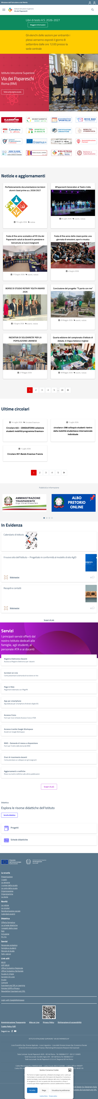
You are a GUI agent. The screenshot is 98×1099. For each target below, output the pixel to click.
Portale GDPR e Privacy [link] (10, 988)
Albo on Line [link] (34, 1022)
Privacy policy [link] (53, 1096)
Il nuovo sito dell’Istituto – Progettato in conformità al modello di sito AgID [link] (40, 557)
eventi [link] (77, 219)
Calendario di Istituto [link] (14, 534)
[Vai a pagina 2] (46, 518)
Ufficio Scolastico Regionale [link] (12, 968)
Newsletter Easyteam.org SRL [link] (13, 991)
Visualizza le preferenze (61, 1090)
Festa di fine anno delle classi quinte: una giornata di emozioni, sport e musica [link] (73, 237)
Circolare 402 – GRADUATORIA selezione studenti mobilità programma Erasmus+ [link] (25, 429)
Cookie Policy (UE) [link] (8, 1026)
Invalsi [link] (3, 979)
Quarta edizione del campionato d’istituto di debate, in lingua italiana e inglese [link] (73, 339)
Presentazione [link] (7, 876)
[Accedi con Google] (90, 2)
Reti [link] (2, 931)
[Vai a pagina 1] (44, 518)
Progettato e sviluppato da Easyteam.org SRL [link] (79, 1089)
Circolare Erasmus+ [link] (32, 422)
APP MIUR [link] (5, 965)
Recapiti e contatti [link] (12, 588)
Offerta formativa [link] (8, 922)
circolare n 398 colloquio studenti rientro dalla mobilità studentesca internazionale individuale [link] (72, 431)
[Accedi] (94, 2)
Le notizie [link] (5, 905)
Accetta (32, 1090)
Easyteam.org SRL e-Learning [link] (13, 985)
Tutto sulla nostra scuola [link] (12, 92)
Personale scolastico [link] (9, 945)
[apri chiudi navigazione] (3, 10)
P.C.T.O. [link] (4, 936)
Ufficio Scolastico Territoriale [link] (12, 971)
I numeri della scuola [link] (9, 885)
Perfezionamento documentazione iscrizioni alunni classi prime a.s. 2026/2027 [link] (25, 188)
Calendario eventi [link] (8, 913)
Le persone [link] (5, 882)
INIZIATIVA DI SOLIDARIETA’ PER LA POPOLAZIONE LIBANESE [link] (25, 339)
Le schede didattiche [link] (9, 925)
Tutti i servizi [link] (6, 953)
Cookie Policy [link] (44, 1096)
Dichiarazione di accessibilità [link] (69, 1022)
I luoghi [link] (4, 879)
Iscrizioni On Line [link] (8, 976)
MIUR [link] (3, 962)
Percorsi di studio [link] (7, 951)
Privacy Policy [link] (48, 1022)
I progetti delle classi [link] (9, 928)
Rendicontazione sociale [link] (10, 911)
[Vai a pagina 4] (52, 518)
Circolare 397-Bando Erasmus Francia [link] (25, 454)
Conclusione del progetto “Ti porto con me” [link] (73, 288)
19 (62, 390)
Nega (44, 1090)
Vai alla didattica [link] (9, 815)
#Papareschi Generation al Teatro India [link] (73, 187)
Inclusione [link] (5, 933)
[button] (70, 1070)
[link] (14, 2)
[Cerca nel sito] (92, 10)
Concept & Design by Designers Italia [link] (82, 1086)
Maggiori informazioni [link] (37, 25)
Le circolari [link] (5, 908)
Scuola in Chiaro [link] (7, 973)
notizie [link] (32, 222)
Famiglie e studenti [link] (8, 948)
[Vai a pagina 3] (49, 518)
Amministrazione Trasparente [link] (13, 1022)
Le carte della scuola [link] (9, 888)
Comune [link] (4, 982)
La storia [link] (4, 896)
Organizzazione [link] (7, 891)
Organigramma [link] (7, 894)
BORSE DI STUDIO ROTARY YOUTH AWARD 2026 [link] (25, 290)
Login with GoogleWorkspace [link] (12, 1000)
